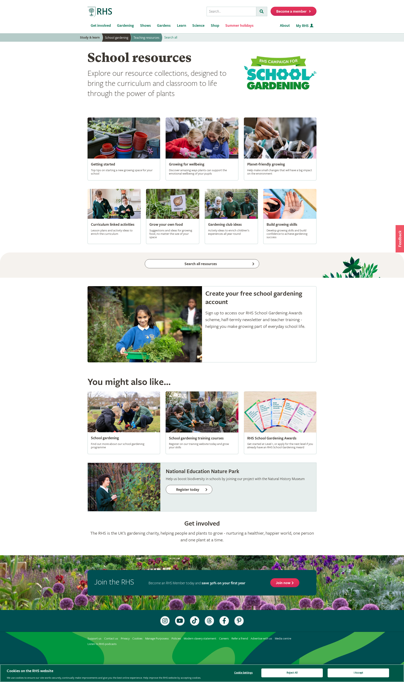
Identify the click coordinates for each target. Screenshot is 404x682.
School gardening (116, 38)
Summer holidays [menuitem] (239, 25)
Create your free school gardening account (202, 324)
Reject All (292, 672)
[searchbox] (231, 11)
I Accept (358, 672)
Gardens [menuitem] (164, 25)
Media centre (283, 638)
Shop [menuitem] (215, 25)
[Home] (100, 12)
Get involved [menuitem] (101, 25)
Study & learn (90, 38)
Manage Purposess (157, 638)
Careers (224, 638)
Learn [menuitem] (181, 25)
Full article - (124, 148)
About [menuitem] (285, 25)
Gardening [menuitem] (125, 25)
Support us (94, 638)
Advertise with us (261, 638)
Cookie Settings (243, 672)
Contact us (111, 638)
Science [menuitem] (198, 25)
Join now (283, 583)
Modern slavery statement (200, 638)
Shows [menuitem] (145, 25)
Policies (176, 638)
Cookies (137, 638)
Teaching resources (146, 38)
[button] (400, 238)
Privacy (125, 638)
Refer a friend (239, 638)
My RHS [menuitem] (302, 26)
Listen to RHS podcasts (102, 644)
